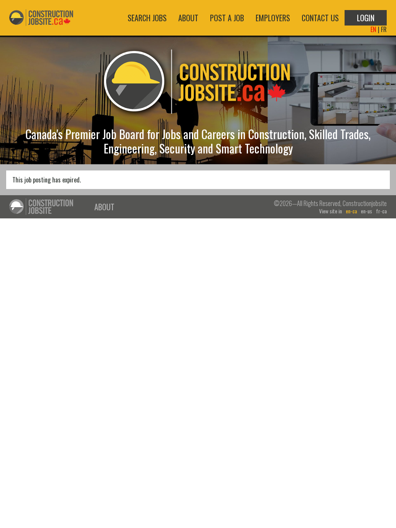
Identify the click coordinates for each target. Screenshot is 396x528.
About (188, 18)
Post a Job (227, 18)
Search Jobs (147, 18)
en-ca (351, 211)
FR (384, 29)
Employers (273, 18)
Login (365, 18)
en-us (366, 211)
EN (373, 29)
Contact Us (320, 18)
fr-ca (381, 211)
